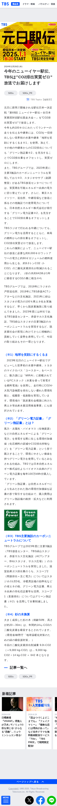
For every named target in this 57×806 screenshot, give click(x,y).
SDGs (11, 93)
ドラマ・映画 (28, 3)
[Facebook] (40, 800)
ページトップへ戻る (28, 781)
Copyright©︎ (14, 788)
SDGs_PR (27, 93)
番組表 (15, 3)
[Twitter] (29, 800)
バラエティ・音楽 (47, 3)
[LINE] (51, 800)
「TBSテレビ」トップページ (5, 4)
